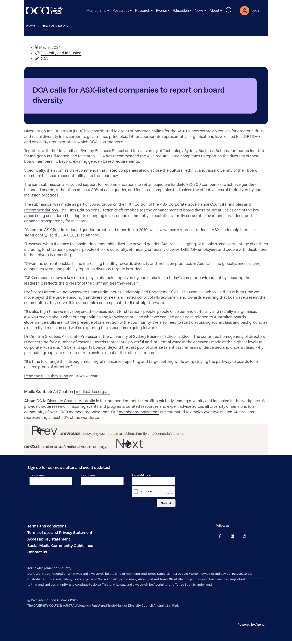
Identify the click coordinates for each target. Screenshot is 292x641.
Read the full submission (46, 376)
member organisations (139, 412)
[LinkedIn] (232, 536)
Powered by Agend (251, 624)
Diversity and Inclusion (61, 53)
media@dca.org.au (93, 391)
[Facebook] (220, 536)
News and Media (55, 25)
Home (30, 25)
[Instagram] (244, 536)
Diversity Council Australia (71, 401)
